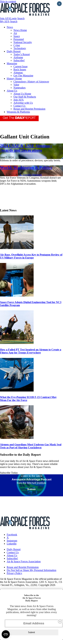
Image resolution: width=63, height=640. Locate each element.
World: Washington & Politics (26, 167)
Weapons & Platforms (18, 111)
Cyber (16, 45)
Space (16, 36)
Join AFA (5, 18)
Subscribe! (19, 60)
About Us (12, 90)
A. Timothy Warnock (30, 174)
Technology (19, 48)
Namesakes (19, 87)
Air (15, 33)
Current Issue (20, 66)
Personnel (18, 39)
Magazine (12, 63)
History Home (14, 78)
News (10, 27)
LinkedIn (11, 543)
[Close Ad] (60, 621)
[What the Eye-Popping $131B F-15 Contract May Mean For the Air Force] (17, 390)
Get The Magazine (23, 75)
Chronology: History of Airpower (31, 81)
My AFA (4, 21)
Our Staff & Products (24, 96)
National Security (22, 42)
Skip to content (8, 1)
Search (21, 18)
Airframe (18, 57)
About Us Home (22, 93)
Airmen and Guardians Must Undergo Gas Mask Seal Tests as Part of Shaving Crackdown (30, 446)
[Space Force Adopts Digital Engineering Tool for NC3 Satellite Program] (17, 295)
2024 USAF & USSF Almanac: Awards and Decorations (26, 147)
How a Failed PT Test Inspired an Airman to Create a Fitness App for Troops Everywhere (30, 351)
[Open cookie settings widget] (6, 634)
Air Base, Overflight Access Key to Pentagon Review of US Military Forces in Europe (31, 256)
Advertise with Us (23, 102)
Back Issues (19, 69)
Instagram (12, 540)
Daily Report (13, 51)
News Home (20, 30)
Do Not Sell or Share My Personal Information (31, 570)
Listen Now (31, 494)
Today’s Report (21, 54)
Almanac (18, 72)
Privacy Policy (14, 573)
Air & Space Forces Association (24, 561)
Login (13, 18)
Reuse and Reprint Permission (29, 108)
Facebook (12, 534)
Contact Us (19, 105)
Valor (16, 84)
